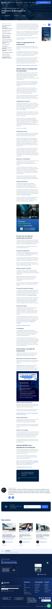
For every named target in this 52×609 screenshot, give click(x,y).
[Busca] (49, 25)
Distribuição (47, 588)
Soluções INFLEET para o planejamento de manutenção (7, 57)
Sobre (25, 585)
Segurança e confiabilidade (6, 33)
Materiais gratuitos (19, 2)
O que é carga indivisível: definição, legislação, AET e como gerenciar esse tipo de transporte (8, 535)
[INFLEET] (4, 2)
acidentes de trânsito (33, 295)
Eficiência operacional (6, 35)
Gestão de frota (5, 530)
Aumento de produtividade (6, 39)
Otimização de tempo (5, 44)
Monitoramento (37, 585)
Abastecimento (37, 590)
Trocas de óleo (19, 365)
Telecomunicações (48, 590)
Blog (14, 2)
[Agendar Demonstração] (46, 34)
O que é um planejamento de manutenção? (6, 26)
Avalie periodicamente (6, 54)
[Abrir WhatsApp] (49, 606)
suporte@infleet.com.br (19, 599)
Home (25, 584)
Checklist (36, 592)
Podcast (30, 2)
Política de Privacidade (39, 606)
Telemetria (36, 589)
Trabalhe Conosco (27, 592)
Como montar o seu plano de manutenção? (7, 48)
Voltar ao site (10, 2)
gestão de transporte (26, 194)
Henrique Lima (7, 15)
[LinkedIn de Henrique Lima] (9, 497)
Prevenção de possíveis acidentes (6, 42)
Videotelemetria (37, 584)
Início (3, 8)
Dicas (21, 530)
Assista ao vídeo (43, 574)
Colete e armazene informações (7, 52)
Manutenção (10, 8)
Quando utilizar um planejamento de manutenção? (7, 28)
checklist (28, 463)
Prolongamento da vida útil (6, 30)
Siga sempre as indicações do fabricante (7, 50)
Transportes (47, 591)
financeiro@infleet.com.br (19, 597)
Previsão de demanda (26, 325)
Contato (25, 590)
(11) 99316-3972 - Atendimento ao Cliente (7, 599)
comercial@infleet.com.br (19, 598)
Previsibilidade (4, 46)
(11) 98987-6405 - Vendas (7, 597)
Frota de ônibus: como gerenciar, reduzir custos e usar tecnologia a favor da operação (42, 535)
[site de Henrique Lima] (13, 497)
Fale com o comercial (29, 229)
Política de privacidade (27, 593)
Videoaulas (26, 2)
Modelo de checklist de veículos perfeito (29, 65)
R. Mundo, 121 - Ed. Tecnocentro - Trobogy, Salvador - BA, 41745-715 (31, 598)
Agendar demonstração (43, 2)
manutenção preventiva (29, 253)
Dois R (25, 128)
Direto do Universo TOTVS (27, 467)
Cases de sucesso (27, 587)
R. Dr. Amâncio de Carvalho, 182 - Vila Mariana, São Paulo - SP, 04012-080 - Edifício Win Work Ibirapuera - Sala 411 (32, 601)
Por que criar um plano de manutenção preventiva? (6, 37)
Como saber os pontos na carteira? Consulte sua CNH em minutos (25, 535)
